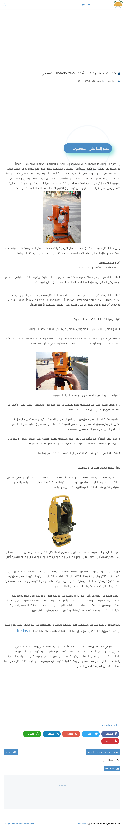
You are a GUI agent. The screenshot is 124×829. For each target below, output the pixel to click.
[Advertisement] (62, 40)
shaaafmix (83, 824)
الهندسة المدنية (109, 725)
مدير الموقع (111, 81)
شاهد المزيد (11, 752)
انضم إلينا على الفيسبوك (91, 148)
